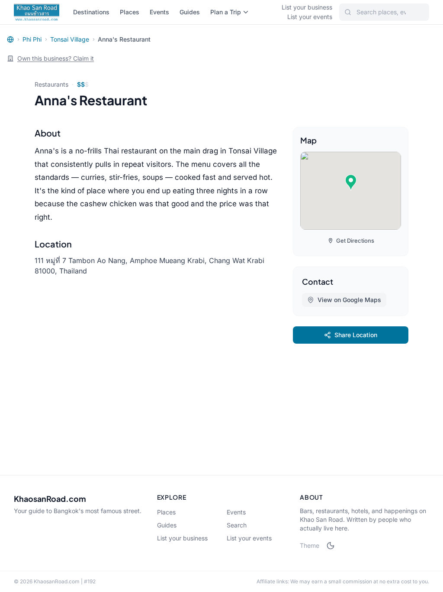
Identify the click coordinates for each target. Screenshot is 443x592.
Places (129, 12)
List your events (309, 16)
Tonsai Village (69, 39)
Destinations (91, 12)
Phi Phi (32, 39)
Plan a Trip (225, 12)
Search (237, 525)
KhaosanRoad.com (50, 499)
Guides (190, 12)
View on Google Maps (349, 299)
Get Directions (355, 240)
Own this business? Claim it (55, 58)
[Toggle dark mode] (330, 545)
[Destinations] (10, 39)
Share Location (355, 334)
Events (159, 12)
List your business (307, 7)
